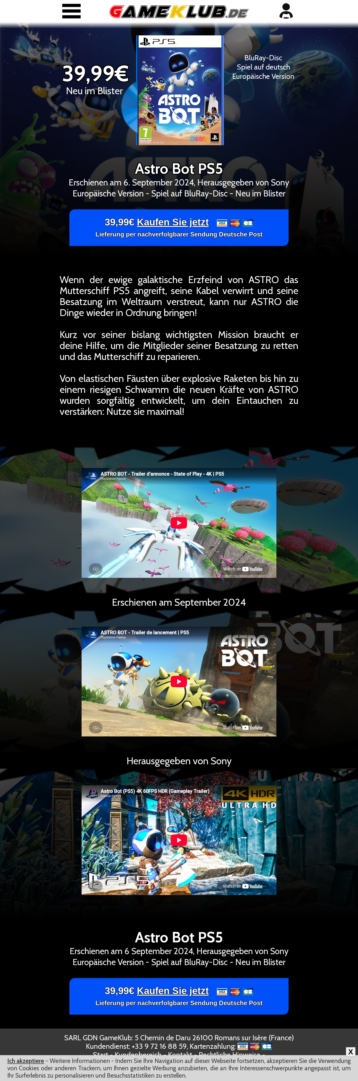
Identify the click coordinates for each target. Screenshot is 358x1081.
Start (100, 1054)
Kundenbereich (138, 1054)
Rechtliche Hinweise (229, 1054)
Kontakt (180, 1054)
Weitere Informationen (80, 1060)
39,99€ (179, 227)
